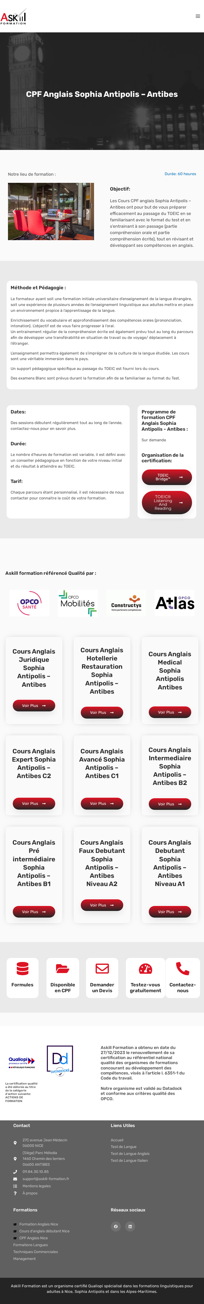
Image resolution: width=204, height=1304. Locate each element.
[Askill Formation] (14, 16)
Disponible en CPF (62, 988)
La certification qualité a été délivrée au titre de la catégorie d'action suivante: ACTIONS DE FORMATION (21, 1092)
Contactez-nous (182, 988)
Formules (22, 985)
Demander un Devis (102, 988)
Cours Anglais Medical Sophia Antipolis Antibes (169, 670)
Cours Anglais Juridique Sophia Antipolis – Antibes (33, 668)
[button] (14, 211)
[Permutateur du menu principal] (197, 16)
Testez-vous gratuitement (145, 988)
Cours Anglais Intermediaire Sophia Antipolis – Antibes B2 (169, 766)
